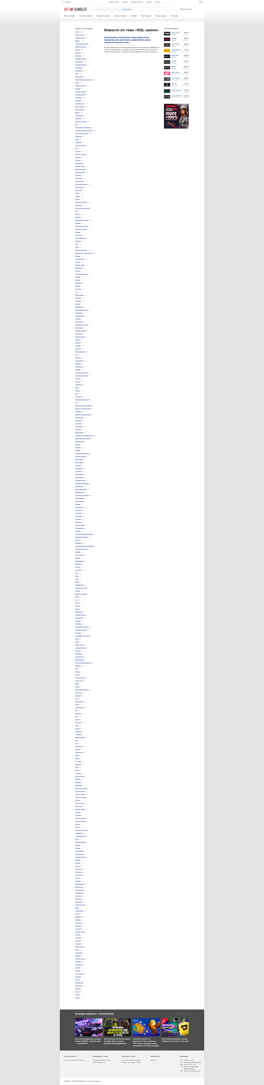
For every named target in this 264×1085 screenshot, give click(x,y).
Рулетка (77, 151)
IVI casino (78, 929)
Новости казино (69, 16)
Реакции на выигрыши (82, 483)
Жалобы (125, 2)
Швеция (77, 256)
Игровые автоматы (137, 2)
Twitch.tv (78, 343)
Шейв (77, 684)
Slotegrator (78, 785)
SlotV (77, 573)
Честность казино (80, 797)
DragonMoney (176, 49)
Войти (201, 2)
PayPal (77, 800)
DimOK (77, 675)
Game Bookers (176, 96)
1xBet (77, 908)
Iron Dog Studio (80, 525)
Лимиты (77, 271)
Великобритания (80, 352)
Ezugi (77, 839)
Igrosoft (77, 262)
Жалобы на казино (81, 121)
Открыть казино (80, 794)
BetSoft (77, 286)
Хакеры (77, 196)
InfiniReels (78, 962)
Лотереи (77, 346)
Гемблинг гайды (80, 38)
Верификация (79, 492)
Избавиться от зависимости (84, 253)
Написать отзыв (185, 9)
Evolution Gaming (80, 91)
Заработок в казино (81, 588)
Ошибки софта (79, 265)
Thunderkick (79, 384)
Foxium (77, 758)
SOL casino (78, 875)
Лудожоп (78, 447)
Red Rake (78, 633)
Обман (77, 193)
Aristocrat (78, 429)
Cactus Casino (176, 90)
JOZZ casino (175, 78)
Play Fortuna (127, 9)
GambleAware (79, 507)
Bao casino (78, 722)
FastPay (77, 606)
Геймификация (79, 498)
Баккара (77, 845)
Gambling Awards (80, 842)
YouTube (78, 319)
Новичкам (174, 16)
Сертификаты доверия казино (84, 435)
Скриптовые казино (81, 184)
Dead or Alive (79, 887)
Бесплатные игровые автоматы (131, 1060)
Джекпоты (78, 53)
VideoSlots (78, 142)
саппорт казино (80, 932)
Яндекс (77, 827)
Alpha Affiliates (79, 851)
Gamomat (78, 956)
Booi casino (175, 72)
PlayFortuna (78, 268)
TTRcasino (78, 734)
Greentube (78, 471)
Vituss (77, 247)
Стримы (149, 2)
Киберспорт (78, 334)
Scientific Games (80, 331)
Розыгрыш (78, 731)
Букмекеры (78, 70)
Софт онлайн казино (99, 1062)
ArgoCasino (78, 923)
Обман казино (79, 295)
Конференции (79, 561)
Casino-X (78, 340)
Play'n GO (78, 118)
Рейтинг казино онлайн (82, 208)
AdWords (78, 779)
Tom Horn (78, 941)
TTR (76, 292)
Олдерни (78, 815)
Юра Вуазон (79, 612)
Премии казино (80, 166)
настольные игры (80, 145)
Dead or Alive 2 (79, 890)
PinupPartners (79, 911)
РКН (76, 211)
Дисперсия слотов (81, 229)
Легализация (79, 328)
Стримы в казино (120, 16)
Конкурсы (78, 358)
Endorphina (78, 205)
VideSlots (78, 782)
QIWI (76, 767)
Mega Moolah (79, 432)
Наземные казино (80, 47)
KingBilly (78, 552)
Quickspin (78, 175)
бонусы (77, 997)
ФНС (76, 716)
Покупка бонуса (80, 959)
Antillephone (79, 833)
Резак (77, 725)
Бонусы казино (80, 106)
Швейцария (78, 746)
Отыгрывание (79, 417)
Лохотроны (78, 396)
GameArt (78, 369)
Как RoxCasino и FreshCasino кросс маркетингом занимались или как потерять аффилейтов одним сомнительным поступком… (127, 39)
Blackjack (78, 666)
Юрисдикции (79, 163)
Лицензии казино (80, 85)
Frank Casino (79, 701)
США (76, 73)
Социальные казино (81, 372)
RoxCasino (78, 869)
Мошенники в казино (81, 325)
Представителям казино (82, 438)
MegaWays (78, 97)
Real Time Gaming (80, 818)
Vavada (77, 304)
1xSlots (77, 603)
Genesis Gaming (80, 809)
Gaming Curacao (80, 678)
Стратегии (78, 510)
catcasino (78, 773)
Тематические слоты (81, 226)
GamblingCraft (79, 707)
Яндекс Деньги (80, 776)
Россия (77, 199)
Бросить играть (80, 791)
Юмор (77, 642)
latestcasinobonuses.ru (82, 689)
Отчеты (77, 878)
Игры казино (79, 115)
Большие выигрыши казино (83, 79)
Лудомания (78, 68)
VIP (76, 710)
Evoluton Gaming (80, 821)
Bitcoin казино (79, 645)
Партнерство (79, 982)
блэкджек (78, 349)
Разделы (67, 2)
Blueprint (78, 217)
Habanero (78, 621)
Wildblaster (78, 917)
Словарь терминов (86, 16)
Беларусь (78, 298)
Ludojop (77, 567)
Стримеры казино (80, 65)
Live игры (78, 289)
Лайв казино (79, 76)
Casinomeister (79, 181)
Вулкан (77, 444)
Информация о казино (82, 220)
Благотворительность (82, 627)
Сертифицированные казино (84, 534)
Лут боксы (78, 761)
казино (77, 991)
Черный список (80, 259)
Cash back (78, 570)
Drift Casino (78, 426)
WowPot (77, 968)
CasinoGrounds (79, 316)
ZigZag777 (78, 926)
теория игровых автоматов (83, 405)
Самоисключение (80, 648)
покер (77, 139)
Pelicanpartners (80, 854)
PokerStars (78, 513)
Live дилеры (79, 459)
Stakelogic (78, 522)
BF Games (78, 899)
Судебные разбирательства (84, 130)
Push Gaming (79, 187)
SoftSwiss (78, 241)
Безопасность (79, 322)
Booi (76, 393)
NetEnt (77, 41)
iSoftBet (77, 450)
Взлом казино (79, 501)
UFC (76, 743)
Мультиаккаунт (80, 660)
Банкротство (79, 486)
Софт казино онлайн (81, 133)
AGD (76, 698)
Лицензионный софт (81, 44)
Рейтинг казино (114, 2)
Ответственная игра (81, 310)
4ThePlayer (78, 624)
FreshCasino (79, 872)
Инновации (78, 136)
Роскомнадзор (146, 16)
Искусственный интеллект (83, 663)
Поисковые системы (81, 830)
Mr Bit (77, 704)
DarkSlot (77, 860)
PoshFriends (79, 366)
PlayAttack (78, 283)
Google (77, 540)
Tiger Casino (175, 32)
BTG (76, 124)
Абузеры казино (80, 337)
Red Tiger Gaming (80, 154)
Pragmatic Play (79, 103)
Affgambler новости (81, 630)
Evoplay (77, 591)
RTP (76, 148)
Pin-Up (77, 914)
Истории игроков (80, 480)
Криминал (78, 100)
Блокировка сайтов (81, 202)
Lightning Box (79, 618)
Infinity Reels (79, 462)
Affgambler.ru (79, 307)
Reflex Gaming (79, 947)
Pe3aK (77, 687)
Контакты (153, 1060)
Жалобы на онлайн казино (192, 1071)
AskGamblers (79, 360)
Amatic (77, 824)
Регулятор (78, 235)
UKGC (77, 82)
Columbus (78, 519)
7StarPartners (79, 657)
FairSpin (174, 83)
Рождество (78, 420)
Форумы (77, 848)
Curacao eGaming (80, 456)
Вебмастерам (79, 441)
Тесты (77, 639)
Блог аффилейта (80, 238)
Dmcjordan (78, 692)
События (78, 812)
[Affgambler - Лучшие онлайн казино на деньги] (75, 9)
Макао (77, 755)
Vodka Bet (174, 55)
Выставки (78, 423)
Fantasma (78, 938)
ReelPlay (78, 277)
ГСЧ (76, 355)
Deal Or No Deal (80, 905)
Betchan (77, 863)
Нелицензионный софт (82, 399)
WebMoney (78, 543)
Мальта (77, 558)
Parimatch (78, 944)
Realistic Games (80, 737)
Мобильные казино (81, 594)
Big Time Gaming (80, 169)
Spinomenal (78, 953)
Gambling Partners (80, 857)
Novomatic (78, 178)
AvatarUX (78, 465)
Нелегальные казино (81, 375)
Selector (77, 935)
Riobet (77, 597)
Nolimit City (78, 190)
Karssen (77, 866)
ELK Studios (79, 313)
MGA (76, 244)
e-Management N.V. (81, 836)
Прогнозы (78, 977)
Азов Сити (78, 806)
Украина (77, 232)
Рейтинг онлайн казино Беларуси (74, 1060)
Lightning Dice (79, 893)
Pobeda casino (79, 585)
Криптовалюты (79, 474)
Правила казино (161, 16)
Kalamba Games (80, 615)
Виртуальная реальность (83, 414)
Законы (77, 50)
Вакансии (78, 764)
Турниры (78, 157)
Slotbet (77, 728)
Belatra (77, 582)
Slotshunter (78, 516)
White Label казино (81, 489)
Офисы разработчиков (82, 453)
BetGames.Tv (79, 965)
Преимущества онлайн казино (84, 546)
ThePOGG (78, 411)
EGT (76, 740)
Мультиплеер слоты (81, 549)
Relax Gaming (79, 109)
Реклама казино (80, 94)
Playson (77, 381)
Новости (157, 2)
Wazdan (77, 504)
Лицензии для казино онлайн (102, 1060)
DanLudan (78, 695)
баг (76, 600)
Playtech (78, 160)
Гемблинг (133, 16)
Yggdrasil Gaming (80, 59)
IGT (76, 402)
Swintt (77, 950)
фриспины (78, 985)
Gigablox (78, 971)
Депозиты (78, 363)
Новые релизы (79, 35)
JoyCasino (78, 301)
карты (77, 579)
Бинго (77, 387)
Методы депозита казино (83, 408)
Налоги (77, 280)
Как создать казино (81, 788)
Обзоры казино (80, 884)
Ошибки (77, 749)
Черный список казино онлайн (131, 1062)
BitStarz (77, 390)
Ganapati (78, 378)
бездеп (77, 994)
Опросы (77, 651)
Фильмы (77, 672)
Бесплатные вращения (82, 495)
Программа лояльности (82, 636)
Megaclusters (79, 468)
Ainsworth (78, 713)
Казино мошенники (81, 250)
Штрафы (78, 223)
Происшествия (79, 528)
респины (78, 988)
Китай (77, 770)
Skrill (76, 669)
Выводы (77, 214)
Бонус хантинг (79, 555)
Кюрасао (78, 531)
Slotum (77, 609)
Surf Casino (78, 896)
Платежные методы (81, 274)
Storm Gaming (79, 974)
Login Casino (79, 681)
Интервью (78, 56)
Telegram (78, 881)
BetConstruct (79, 752)
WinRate (77, 920)
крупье (77, 719)
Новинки (77, 88)
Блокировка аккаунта (81, 537)
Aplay (77, 576)
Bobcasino (78, 564)
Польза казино (79, 803)
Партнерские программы (83, 127)
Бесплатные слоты (190, 1064)
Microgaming (79, 62)
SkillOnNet (78, 654)
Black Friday (79, 902)
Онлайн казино (188, 1060)
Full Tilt (77, 979)
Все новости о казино (183, 1013)
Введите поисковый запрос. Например (113, 9)
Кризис (77, 112)
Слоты (77, 32)
